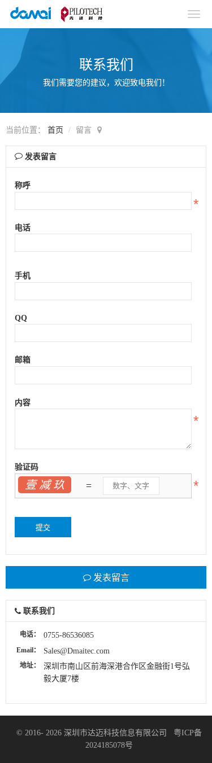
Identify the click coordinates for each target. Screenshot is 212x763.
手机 (23, 275)
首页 (55, 130)
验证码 (26, 467)
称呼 (23, 185)
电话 (23, 227)
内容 (23, 402)
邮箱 (23, 360)
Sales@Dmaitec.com (77, 651)
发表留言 (110, 577)
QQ (21, 318)
